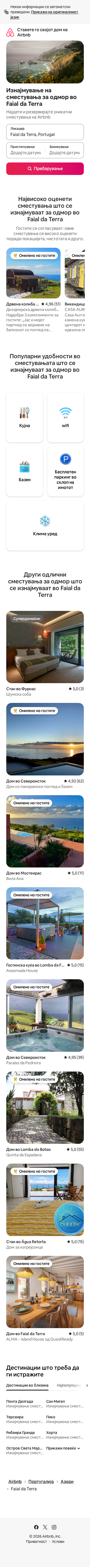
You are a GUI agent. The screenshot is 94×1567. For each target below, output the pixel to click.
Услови (58, 1541)
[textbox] (25, 152)
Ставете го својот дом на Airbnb (42, 32)
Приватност (36, 1541)
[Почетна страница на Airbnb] (10, 32)
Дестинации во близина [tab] (27, 1385)
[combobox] (45, 134)
